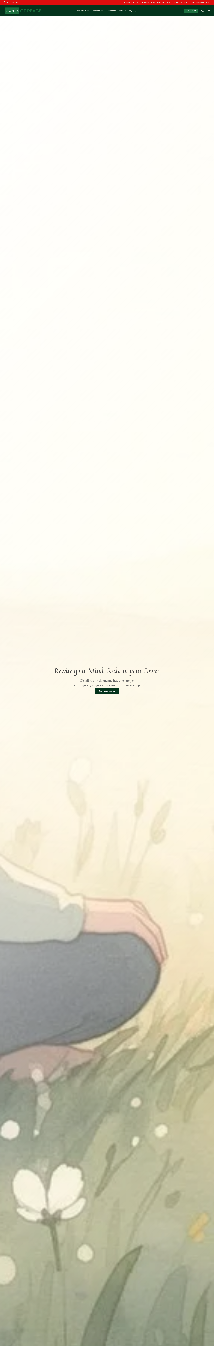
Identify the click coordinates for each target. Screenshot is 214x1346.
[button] (107, 691)
